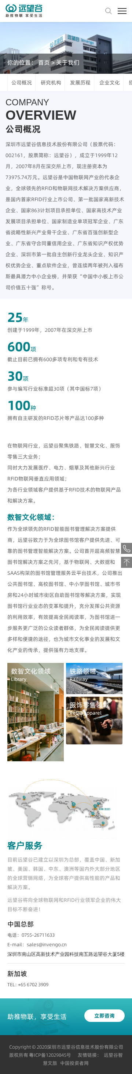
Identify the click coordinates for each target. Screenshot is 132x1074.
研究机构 (51, 82)
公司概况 (21, 82)
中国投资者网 (74, 1063)
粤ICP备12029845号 (50, 1055)
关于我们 (68, 62)
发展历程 (80, 82)
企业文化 (109, 82)
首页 (44, 62)
